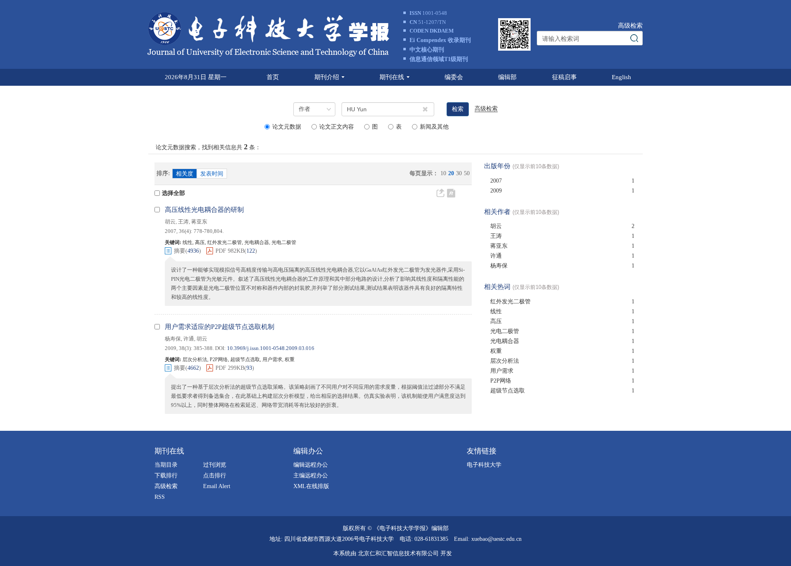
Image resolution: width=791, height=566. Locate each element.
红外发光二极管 (510, 301)
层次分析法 (504, 361)
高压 (496, 321)
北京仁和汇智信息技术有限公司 (398, 553)
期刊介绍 (326, 77)
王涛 (183, 221)
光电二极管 (504, 331)
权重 (496, 351)
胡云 (170, 221)
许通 (188, 339)
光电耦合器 (504, 341)
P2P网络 (500, 381)
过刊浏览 (214, 465)
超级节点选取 (507, 391)
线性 (496, 311)
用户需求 (501, 371)
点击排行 (214, 475)
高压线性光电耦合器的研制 (204, 209)
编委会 (454, 77)
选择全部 (173, 193)
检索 (457, 109)
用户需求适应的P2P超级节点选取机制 (219, 326)
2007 (496, 181)
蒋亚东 (199, 221)
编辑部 (507, 77)
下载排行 (166, 475)
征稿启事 (564, 77)
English (621, 77)
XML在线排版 (311, 486)
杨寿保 (173, 339)
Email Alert (216, 486)
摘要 (179, 251)
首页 (273, 77)
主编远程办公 (310, 475)
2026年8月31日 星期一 (196, 77)
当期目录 (166, 465)
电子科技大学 (484, 465)
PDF (229, 251)
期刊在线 (391, 77)
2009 (496, 191)
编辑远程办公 (310, 465)
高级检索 (630, 25)
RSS (159, 497)
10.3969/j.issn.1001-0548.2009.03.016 (270, 348)
